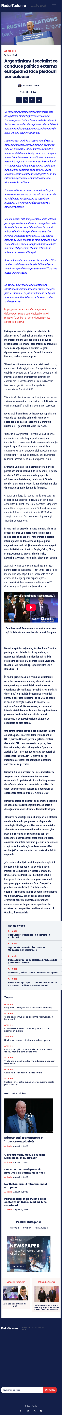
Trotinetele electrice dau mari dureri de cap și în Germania (29, 1062)
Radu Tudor (32, 85)
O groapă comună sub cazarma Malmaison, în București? (26, 948)
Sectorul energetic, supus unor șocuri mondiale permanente (29, 1083)
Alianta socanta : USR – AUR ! (15, 1305)
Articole (10, 51)
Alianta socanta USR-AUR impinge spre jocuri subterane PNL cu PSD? (46, 1307)
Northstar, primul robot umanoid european (33, 972)
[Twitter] (25, 100)
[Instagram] (27, 1411)
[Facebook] (19, 100)
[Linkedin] (39, 100)
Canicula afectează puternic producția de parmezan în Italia (32, 961)
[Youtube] (41, 1411)
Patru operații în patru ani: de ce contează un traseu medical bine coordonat (32, 984)
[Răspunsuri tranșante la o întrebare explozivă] (28, 1115)
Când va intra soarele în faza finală (23, 1072)
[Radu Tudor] (20, 85)
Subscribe (50, 1390)
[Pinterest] (32, 100)
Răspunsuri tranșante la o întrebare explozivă (29, 936)
